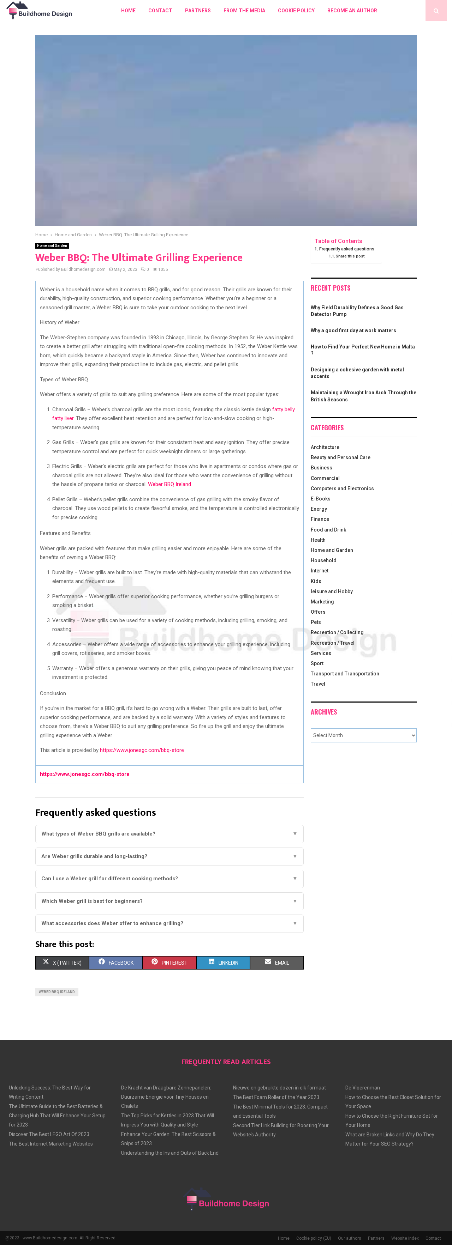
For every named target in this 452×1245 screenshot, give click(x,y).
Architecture (325, 447)
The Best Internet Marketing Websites (51, 1144)
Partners (198, 10)
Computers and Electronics (342, 488)
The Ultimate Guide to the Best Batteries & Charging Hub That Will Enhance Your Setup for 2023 (57, 1116)
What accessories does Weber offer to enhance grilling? (169, 923)
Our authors (349, 1238)
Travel (318, 684)
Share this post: (350, 256)
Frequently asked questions (346, 248)
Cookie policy (296, 10)
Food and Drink (328, 530)
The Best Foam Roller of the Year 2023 (276, 1097)
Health (318, 540)
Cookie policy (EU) (313, 1238)
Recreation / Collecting (337, 632)
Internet (319, 570)
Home (128, 10)
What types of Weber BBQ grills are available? (169, 834)
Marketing (322, 602)
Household (324, 560)
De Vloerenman (362, 1088)
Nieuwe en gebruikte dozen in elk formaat (279, 1088)
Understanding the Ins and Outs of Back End (170, 1153)
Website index (405, 1238)
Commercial (325, 478)
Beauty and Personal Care (340, 457)
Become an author (352, 10)
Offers (318, 612)
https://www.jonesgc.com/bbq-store (142, 750)
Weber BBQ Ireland (169, 484)
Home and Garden (52, 246)
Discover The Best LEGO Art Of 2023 (49, 1134)
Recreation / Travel (333, 643)
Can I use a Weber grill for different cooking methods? (169, 878)
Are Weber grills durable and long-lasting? (169, 856)
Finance (320, 519)
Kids (316, 581)
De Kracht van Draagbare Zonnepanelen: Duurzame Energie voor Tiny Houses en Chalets (166, 1097)
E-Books (321, 499)
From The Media (244, 10)
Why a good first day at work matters (353, 330)
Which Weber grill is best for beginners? (169, 901)
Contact (160, 10)
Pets (316, 622)
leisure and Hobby (332, 591)
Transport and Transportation (345, 673)
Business (321, 467)
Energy (319, 509)
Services (321, 653)
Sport (317, 663)
